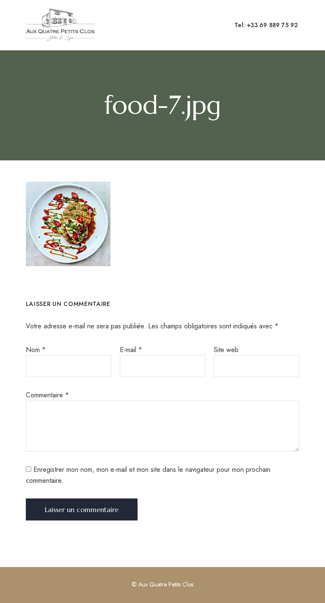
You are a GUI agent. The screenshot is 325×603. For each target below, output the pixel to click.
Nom (36, 350)
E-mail (131, 350)
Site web (226, 350)
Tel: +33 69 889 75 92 (266, 25)
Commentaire (47, 395)
